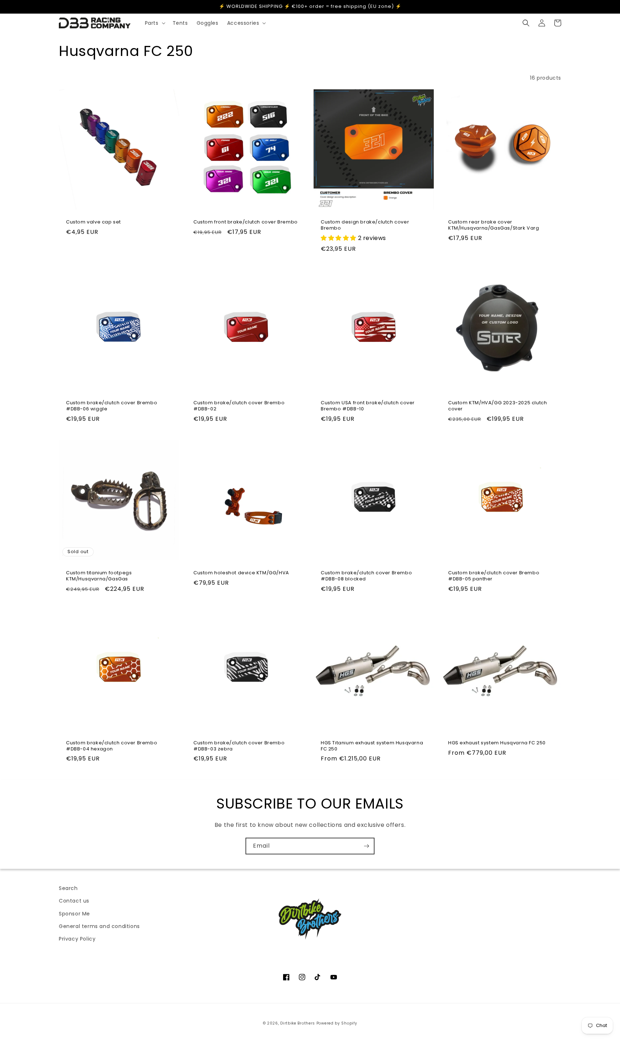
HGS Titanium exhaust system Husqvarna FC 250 (372, 746)
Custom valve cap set (93, 222)
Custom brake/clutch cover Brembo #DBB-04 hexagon (111, 746)
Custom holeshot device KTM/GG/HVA (241, 573)
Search (68, 888)
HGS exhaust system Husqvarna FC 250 (497, 743)
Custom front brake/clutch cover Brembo (245, 222)
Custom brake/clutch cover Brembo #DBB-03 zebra (239, 746)
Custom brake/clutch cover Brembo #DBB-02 (239, 406)
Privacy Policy (77, 938)
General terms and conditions (99, 926)
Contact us (74, 900)
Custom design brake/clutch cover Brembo (365, 225)
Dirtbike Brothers (297, 1023)
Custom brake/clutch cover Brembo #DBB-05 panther (493, 576)
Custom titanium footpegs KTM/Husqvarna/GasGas (99, 576)
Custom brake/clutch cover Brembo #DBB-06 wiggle (111, 406)
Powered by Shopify (336, 1023)
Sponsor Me (74, 913)
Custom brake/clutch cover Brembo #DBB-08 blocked (366, 576)
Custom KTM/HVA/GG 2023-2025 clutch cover (497, 406)
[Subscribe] (366, 846)
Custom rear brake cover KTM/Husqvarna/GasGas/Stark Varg (493, 225)
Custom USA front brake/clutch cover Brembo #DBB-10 (368, 406)
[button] (154, 22)
